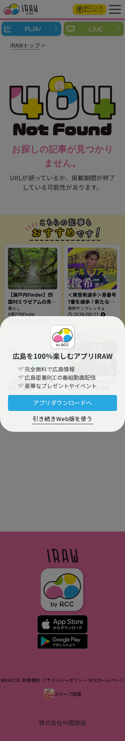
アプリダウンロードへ (62, 402)
